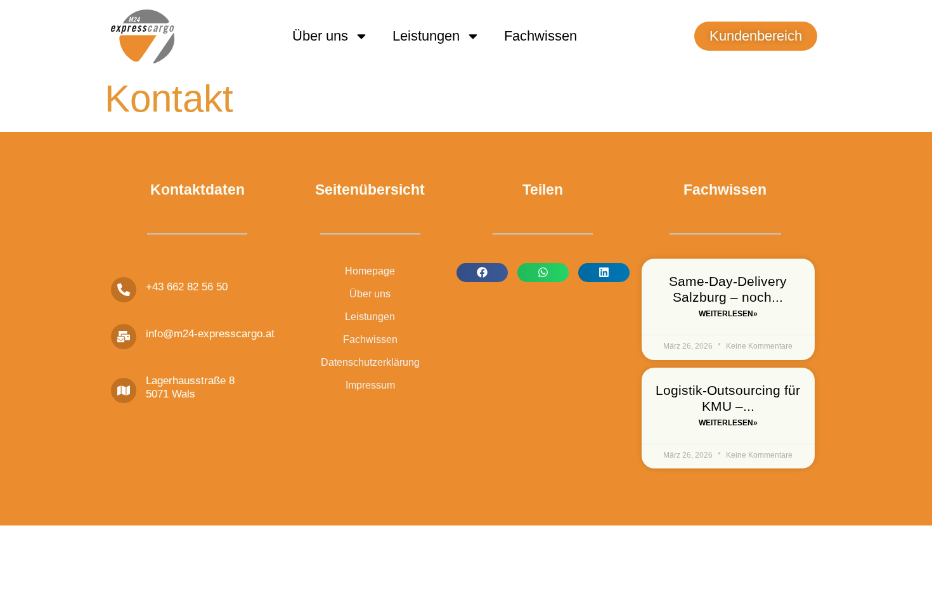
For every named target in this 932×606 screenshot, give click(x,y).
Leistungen (426, 36)
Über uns (320, 36)
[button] (482, 272)
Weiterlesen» (728, 313)
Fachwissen (540, 36)
